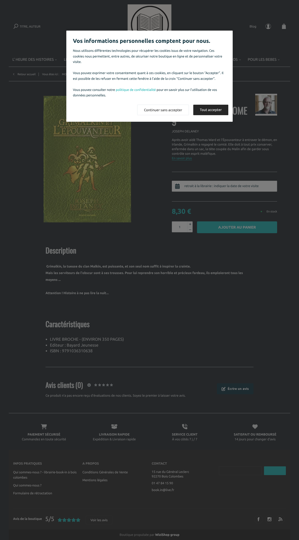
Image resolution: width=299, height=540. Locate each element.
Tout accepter (211, 110)
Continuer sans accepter (163, 110)
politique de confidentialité (136, 90)
